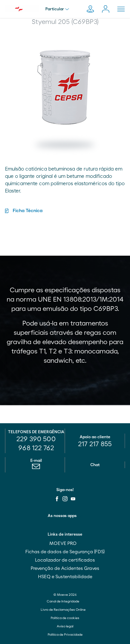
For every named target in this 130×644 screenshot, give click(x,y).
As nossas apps (62, 516)
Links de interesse (65, 534)
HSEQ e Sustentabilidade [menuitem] (65, 577)
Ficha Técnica (28, 210)
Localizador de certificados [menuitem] (65, 560)
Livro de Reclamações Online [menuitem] (63, 609)
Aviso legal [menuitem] (65, 626)
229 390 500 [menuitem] (36, 439)
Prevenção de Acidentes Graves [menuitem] (65, 568)
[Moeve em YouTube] (73, 498)
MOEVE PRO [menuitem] (63, 543)
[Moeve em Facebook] (57, 498)
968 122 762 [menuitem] (36, 448)
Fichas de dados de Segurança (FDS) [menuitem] (65, 552)
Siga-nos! (65, 490)
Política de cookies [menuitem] (65, 618)
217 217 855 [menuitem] (95, 444)
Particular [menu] (54, 9)
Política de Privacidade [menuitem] (65, 634)
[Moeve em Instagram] (65, 498)
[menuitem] (36, 468)
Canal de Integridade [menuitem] (63, 601)
